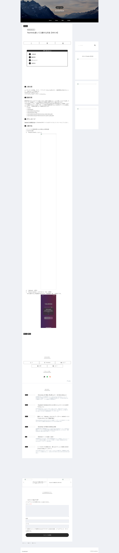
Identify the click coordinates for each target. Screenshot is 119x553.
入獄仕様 (33, 54)
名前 (27, 518)
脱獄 (30, 333)
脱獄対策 (33, 57)
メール (27, 523)
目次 (46, 50)
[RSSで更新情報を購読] (50, 376)
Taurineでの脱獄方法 (29, 122)
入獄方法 (33, 63)
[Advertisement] (47, 75)
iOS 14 (26, 333)
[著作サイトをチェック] (44, 376)
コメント (28, 504)
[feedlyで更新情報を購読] (47, 376)
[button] (63, 43)
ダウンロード (34, 60)
